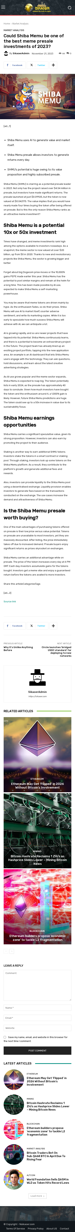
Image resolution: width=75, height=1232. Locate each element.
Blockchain (37, 931)
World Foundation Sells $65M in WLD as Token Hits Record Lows (48, 1181)
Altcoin (31, 1175)
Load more (36, 1195)
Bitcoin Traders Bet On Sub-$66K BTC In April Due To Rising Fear (46, 1156)
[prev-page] (6, 951)
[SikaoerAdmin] (6, 53)
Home (7, 23)
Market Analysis (20, 23)
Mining (37, 851)
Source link (10, 601)
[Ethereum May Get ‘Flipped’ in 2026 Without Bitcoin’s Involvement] (37, 754)
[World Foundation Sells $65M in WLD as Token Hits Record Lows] (14, 1179)
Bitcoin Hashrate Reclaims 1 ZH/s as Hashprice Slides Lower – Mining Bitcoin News (37, 860)
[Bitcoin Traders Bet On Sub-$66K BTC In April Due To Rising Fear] (14, 1154)
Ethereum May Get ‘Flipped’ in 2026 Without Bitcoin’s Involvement (37, 785)
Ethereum (37, 779)
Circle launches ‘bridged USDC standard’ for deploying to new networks (56, 651)
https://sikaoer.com (37, 696)
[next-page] (11, 951)
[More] (53, 65)
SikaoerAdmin (21, 53)
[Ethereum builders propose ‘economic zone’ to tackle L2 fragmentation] (37, 906)
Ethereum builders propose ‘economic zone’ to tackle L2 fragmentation (37, 937)
